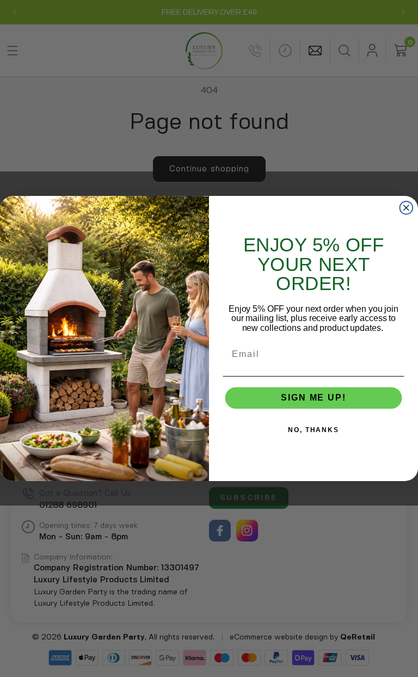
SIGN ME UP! (313, 398)
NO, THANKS (313, 430)
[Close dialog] (406, 207)
